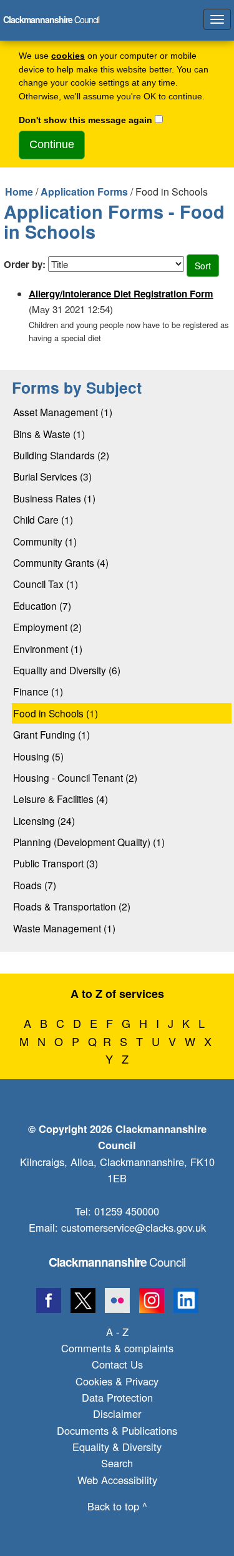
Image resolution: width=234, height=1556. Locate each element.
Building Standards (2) (61, 455)
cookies (68, 56)
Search (117, 1462)
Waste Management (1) (64, 928)
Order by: (25, 264)
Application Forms (84, 191)
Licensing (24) (44, 820)
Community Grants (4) (61, 562)
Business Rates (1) (54, 498)
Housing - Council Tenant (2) (75, 777)
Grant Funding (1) (51, 734)
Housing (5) (38, 756)
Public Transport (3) (55, 863)
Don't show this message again (85, 120)
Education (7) (42, 605)
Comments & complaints (117, 1347)
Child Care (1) (43, 519)
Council (117, 1261)
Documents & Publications (117, 1430)
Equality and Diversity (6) (66, 670)
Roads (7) (34, 885)
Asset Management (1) (62, 412)
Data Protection (117, 1397)
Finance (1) (38, 691)
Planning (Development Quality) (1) (89, 842)
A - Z (117, 1331)
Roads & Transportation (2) (71, 906)
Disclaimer (117, 1413)
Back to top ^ (117, 1506)
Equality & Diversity (117, 1446)
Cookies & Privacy (117, 1381)
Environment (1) (47, 649)
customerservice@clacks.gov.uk (133, 1227)
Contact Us (117, 1364)
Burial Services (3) (52, 476)
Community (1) (45, 541)
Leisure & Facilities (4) (60, 798)
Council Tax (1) (45, 584)
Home (19, 191)
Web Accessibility (117, 1479)
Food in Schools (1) (55, 713)
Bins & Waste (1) (49, 434)
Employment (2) (47, 627)
